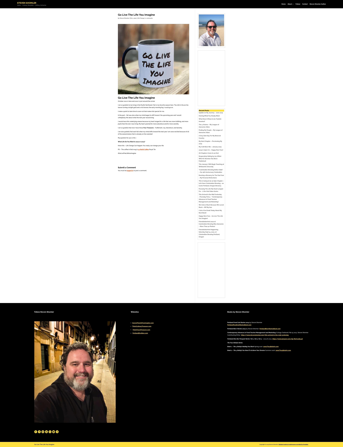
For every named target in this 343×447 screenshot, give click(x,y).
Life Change (140, 18)
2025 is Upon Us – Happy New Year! (211, 150)
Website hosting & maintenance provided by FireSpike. (293, 444)
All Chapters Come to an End (209, 153)
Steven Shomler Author (318, 4)
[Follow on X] (50, 431)
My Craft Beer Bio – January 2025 (210, 147)
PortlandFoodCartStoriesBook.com (239, 325)
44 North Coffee (143, 149)
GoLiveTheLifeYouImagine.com (143, 323)
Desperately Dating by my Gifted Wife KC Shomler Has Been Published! (210, 158)
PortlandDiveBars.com (140, 333)
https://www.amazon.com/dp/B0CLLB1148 (287, 339)
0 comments (149, 18)
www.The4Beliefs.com (271, 346)
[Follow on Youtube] (53, 431)
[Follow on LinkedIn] (46, 431)
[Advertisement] (211, 78)
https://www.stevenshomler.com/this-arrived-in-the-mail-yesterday (265, 335)
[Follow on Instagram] (42, 431)
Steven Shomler (124, 18)
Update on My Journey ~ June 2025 (211, 113)
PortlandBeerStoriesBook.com (269, 329)
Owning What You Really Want (209, 116)
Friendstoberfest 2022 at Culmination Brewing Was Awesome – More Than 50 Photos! (211, 224)
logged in (130, 170)
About (290, 4)
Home (283, 4)
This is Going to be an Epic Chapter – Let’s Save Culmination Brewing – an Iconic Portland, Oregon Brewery (211, 183)
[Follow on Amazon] (57, 431)
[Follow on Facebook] (35, 431)
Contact (305, 4)
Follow (298, 4)
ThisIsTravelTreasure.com (141, 330)
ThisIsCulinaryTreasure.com (141, 326)
